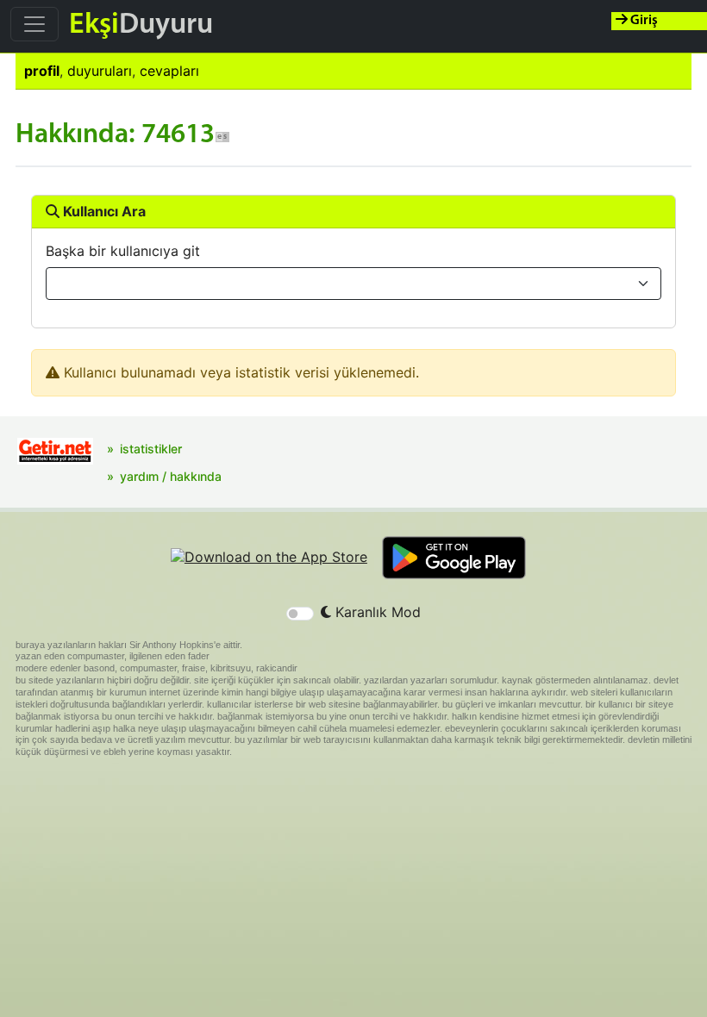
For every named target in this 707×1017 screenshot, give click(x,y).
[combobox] (353, 283)
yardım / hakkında (171, 476)
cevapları (169, 70)
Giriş (643, 21)
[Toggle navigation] (34, 24)
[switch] (300, 614)
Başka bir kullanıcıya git (123, 250)
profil (41, 70)
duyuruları (99, 70)
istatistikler (151, 448)
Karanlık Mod (376, 612)
